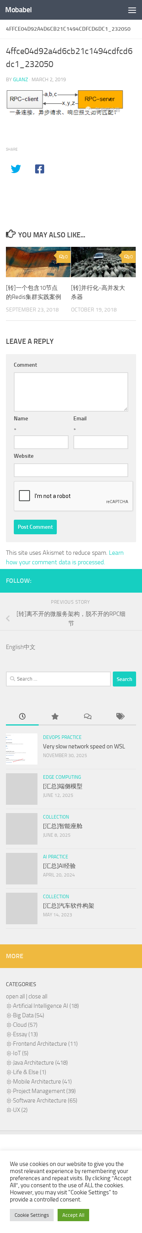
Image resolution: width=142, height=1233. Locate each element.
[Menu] (132, 10)
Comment (25, 365)
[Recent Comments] (87, 717)
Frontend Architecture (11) (45, 1043)
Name (21, 418)
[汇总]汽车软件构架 (68, 905)
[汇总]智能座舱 (62, 826)
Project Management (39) (44, 1091)
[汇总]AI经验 (59, 865)
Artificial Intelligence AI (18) (46, 1005)
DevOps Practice (62, 737)
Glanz (20, 79)
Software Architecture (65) (45, 1100)
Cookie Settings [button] (32, 1215)
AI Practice (55, 857)
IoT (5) (20, 1053)
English (15, 647)
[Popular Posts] (55, 717)
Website (24, 456)
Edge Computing (62, 777)
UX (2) (20, 1110)
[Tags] (120, 717)
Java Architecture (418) (40, 1062)
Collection (56, 817)
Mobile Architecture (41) (42, 1081)
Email (80, 418)
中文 (30, 647)
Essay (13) (25, 1034)
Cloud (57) (25, 1024)
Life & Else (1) (29, 1072)
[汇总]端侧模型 (62, 786)
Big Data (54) (28, 1015)
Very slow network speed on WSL (84, 746)
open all (15, 996)
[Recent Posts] (22, 717)
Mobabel (18, 9)
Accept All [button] (73, 1215)
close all (37, 996)
